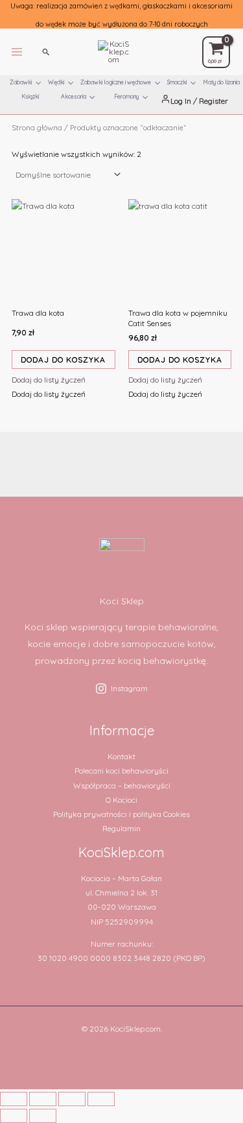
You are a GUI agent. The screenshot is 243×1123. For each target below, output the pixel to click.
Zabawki (21, 82)
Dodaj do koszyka (63, 359)
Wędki (56, 82)
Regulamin (121, 828)
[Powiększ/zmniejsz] (13, 1099)
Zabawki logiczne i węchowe (115, 82)
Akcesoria (73, 96)
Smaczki (177, 82)
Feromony (126, 96)
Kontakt (121, 756)
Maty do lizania (221, 82)
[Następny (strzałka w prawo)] (42, 1116)
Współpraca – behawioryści (121, 785)
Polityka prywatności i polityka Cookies (121, 814)
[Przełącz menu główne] (17, 52)
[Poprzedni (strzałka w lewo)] (13, 1116)
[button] (46, 52)
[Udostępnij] (72, 1099)
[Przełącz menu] (38, 86)
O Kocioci (121, 800)
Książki (30, 96)
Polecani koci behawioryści (121, 770)
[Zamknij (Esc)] (101, 1099)
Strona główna (37, 127)
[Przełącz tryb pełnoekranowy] (42, 1099)
